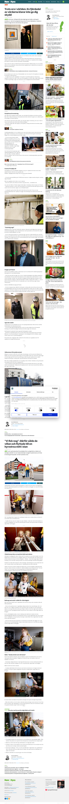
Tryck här (17, 429)
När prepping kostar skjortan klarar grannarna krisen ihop (20, 161)
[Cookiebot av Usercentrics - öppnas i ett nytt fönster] (53, 388)
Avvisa (19, 414)
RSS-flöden (7, 794)
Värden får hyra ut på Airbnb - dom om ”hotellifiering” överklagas (17, 767)
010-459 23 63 (15, 759)
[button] (35, 2)
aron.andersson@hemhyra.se (30, 796)
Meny (58, 1)
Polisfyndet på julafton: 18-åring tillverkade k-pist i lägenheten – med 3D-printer (19, 773)
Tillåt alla (50, 414)
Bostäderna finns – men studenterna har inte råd (13, 434)
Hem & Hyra (11, 790)
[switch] (28, 410)
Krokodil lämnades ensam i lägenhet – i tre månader (14, 769)
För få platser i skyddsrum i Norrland (16, 129)
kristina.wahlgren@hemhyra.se (18, 758)
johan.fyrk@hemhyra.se (29, 792)
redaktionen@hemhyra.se (14, 787)
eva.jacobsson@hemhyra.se (30, 783)
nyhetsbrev (14, 792)
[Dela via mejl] (40, 53)
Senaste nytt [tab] (54, 36)
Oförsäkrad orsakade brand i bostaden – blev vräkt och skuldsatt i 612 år (18, 770)
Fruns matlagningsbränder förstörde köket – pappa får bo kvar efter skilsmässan (19, 435)
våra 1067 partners (18, 397)
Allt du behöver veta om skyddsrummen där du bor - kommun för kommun (23, 71)
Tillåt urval (34, 414)
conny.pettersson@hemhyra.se (31, 787)
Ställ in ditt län (50, 31)
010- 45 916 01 (15, 426)
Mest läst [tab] (48, 36)
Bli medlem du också (49, 787)
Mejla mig (55, 17)
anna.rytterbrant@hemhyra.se (18, 424)
